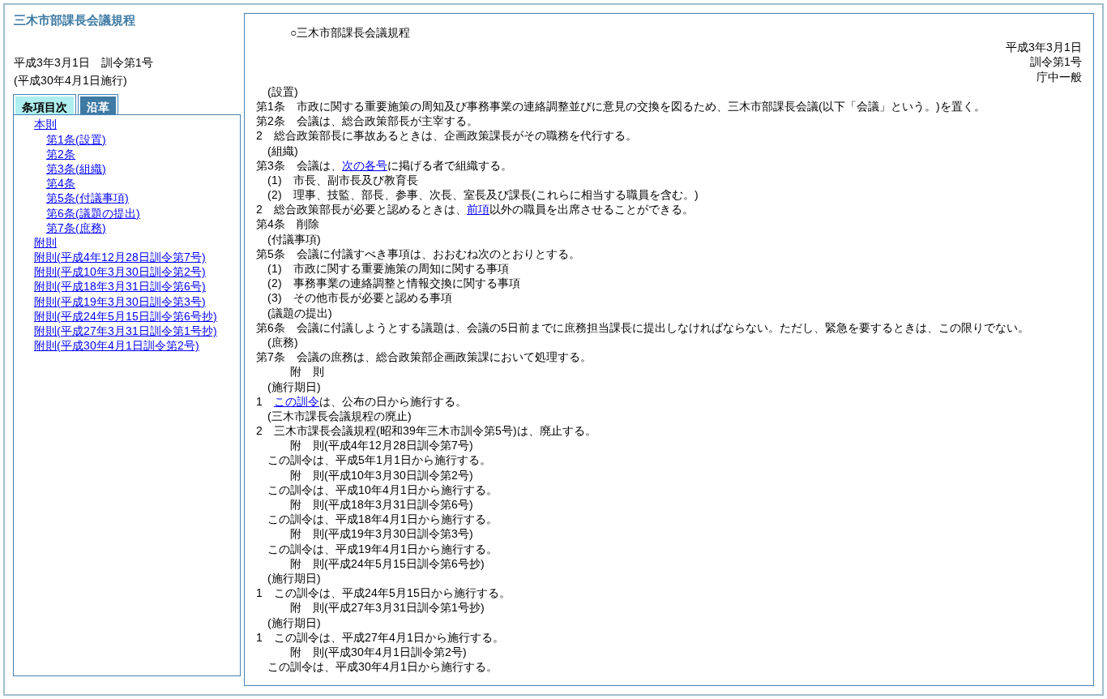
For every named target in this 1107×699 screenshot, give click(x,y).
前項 (478, 209)
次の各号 (364, 165)
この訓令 (296, 401)
